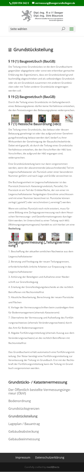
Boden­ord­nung (19, 401)
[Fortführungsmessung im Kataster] (42, 118)
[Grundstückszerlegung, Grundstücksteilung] (28, 118)
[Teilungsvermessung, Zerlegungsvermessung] (15, 118)
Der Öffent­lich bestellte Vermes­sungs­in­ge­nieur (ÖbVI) (39, 391)
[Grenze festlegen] (15, 237)
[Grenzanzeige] (69, 237)
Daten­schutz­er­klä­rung (49, 457)
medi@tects (52, 467)
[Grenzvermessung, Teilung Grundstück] (55, 118)
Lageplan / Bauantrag (24, 424)
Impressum (22, 457)
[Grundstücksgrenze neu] (42, 237)
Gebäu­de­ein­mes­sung (24, 439)
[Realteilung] (28, 237)
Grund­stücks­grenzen (23, 408)
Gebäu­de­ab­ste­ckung (23, 431)
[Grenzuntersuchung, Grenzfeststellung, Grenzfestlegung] (69, 118)
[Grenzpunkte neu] (55, 237)
